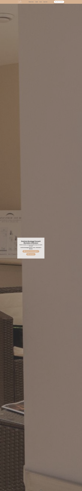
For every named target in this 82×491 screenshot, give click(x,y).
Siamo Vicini (45, 1)
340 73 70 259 (60, 1)
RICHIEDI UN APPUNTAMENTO (32, 251)
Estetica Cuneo (31, 1)
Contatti (36, 1)
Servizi (41, 1)
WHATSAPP (31, 254)
